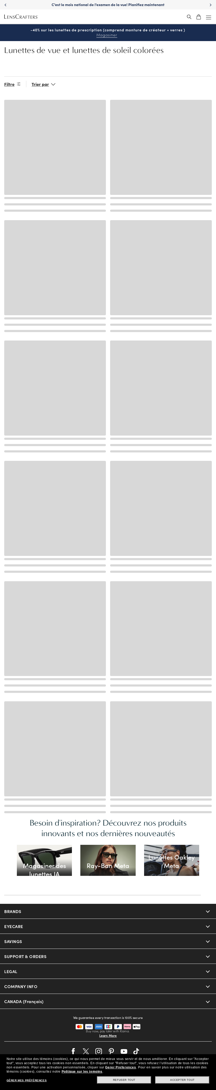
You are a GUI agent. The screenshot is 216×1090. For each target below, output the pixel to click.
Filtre (9, 84)
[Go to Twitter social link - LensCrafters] (86, 1051)
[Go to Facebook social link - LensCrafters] (73, 1051)
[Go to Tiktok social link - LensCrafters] (136, 1051)
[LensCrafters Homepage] (21, 17)
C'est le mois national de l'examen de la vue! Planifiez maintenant (108, 4)
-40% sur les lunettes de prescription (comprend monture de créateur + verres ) (108, 32)
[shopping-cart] (198, 17)
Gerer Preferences (120, 1067)
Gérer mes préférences (27, 1080)
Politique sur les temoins (82, 1071)
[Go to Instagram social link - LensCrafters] (98, 1051)
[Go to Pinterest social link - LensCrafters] (111, 1051)
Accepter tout (182, 1079)
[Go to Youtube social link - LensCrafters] (124, 1051)
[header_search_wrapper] (189, 17)
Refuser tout (124, 1079)
